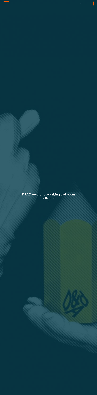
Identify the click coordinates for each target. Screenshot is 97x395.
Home (69, 3)
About (72, 3)
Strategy (79, 3)
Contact (89, 3)
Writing (83, 3)
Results (86, 3)
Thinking (75, 3)
